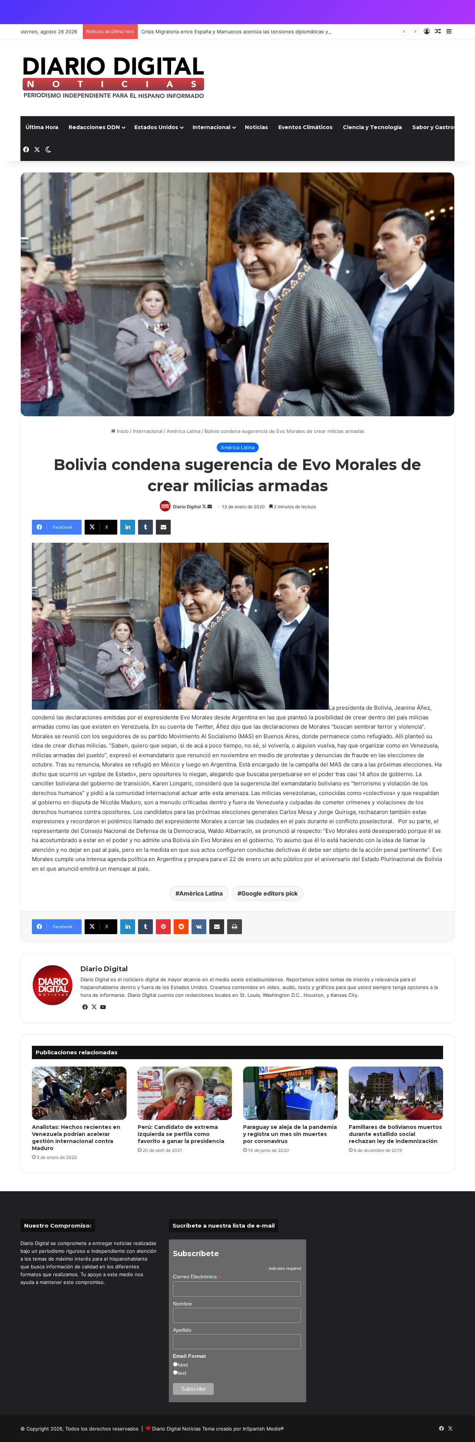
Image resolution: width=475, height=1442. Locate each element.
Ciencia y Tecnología (372, 127)
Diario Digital (187, 506)
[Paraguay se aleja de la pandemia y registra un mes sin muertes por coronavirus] (290, 1093)
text (182, 1373)
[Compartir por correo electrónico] (163, 527)
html (183, 1365)
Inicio (122, 431)
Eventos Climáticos (305, 127)
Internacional (211, 127)
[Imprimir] (234, 926)
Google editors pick (269, 893)
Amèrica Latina (201, 893)
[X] (93, 1007)
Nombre (182, 1304)
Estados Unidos (156, 127)
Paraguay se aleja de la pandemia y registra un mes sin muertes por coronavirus (290, 1134)
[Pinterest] (163, 926)
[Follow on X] (204, 506)
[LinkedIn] (127, 527)
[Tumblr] (145, 527)
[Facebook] (85, 1007)
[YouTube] (102, 1007)
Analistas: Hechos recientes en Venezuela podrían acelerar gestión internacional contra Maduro (76, 1138)
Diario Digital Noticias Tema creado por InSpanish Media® (218, 1429)
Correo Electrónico (197, 1276)
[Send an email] (209, 506)
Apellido (182, 1330)
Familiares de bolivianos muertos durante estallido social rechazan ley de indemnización (395, 1134)
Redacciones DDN (94, 127)
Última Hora (42, 127)
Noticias (256, 127)
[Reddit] (181, 926)
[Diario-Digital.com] (113, 77)
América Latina (183, 431)
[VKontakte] (198, 926)
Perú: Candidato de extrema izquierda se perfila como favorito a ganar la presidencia (181, 1134)
